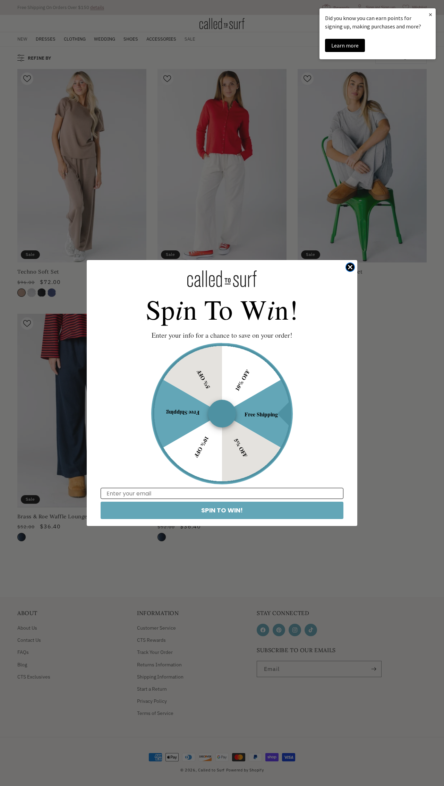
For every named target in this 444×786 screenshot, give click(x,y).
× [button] (430, 14)
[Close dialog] (350, 267)
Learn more (345, 45)
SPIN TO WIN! (222, 510)
